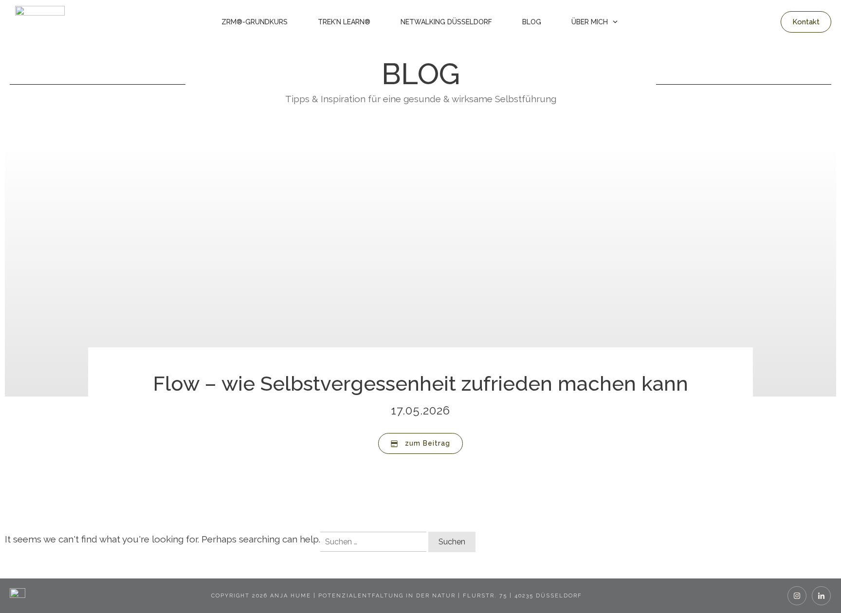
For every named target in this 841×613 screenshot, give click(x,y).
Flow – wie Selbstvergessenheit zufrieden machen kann (420, 384)
